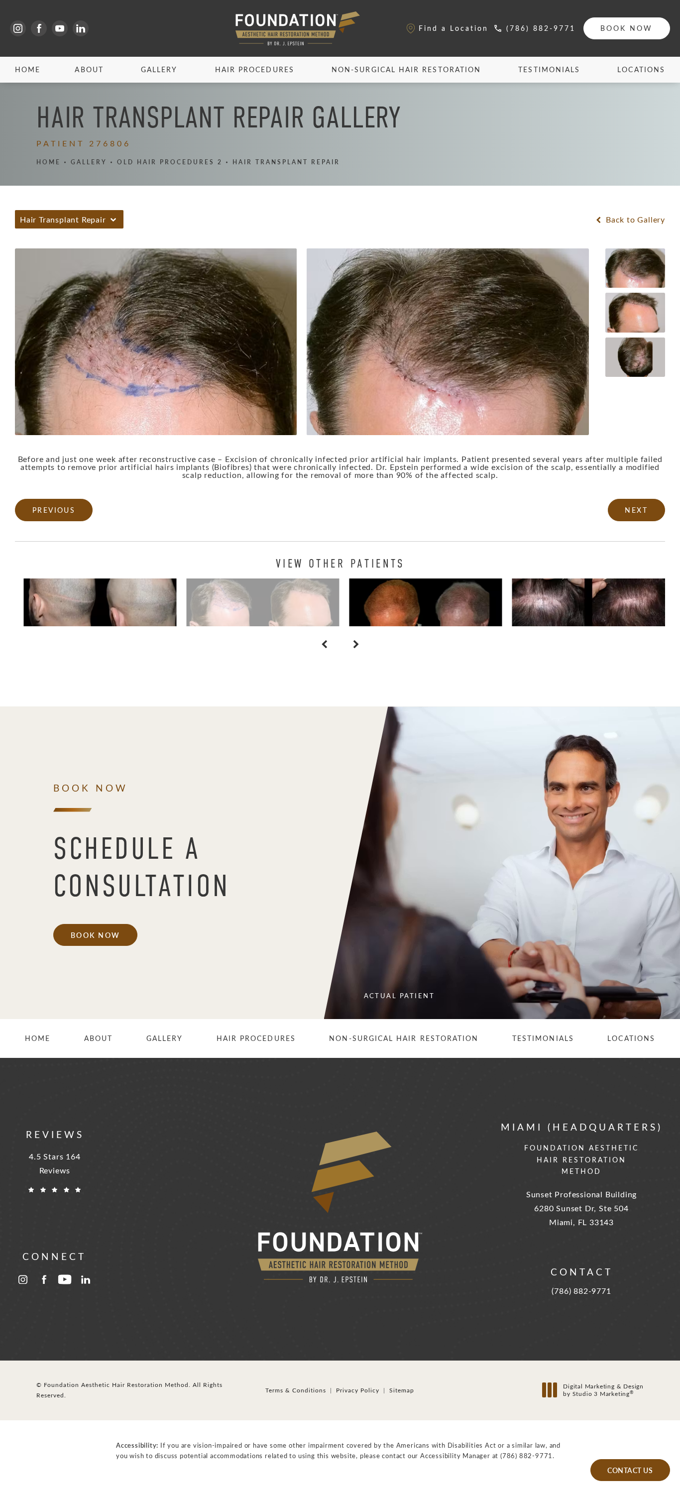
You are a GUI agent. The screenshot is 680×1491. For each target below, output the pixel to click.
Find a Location (453, 28)
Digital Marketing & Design (603, 1390)
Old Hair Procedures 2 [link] (170, 162)
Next (636, 510)
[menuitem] (18, 28)
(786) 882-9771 (526, 1455)
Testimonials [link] (549, 69)
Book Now (626, 28)
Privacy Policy (357, 1390)
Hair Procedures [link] (254, 69)
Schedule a (141, 867)
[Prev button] (324, 644)
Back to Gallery (634, 220)
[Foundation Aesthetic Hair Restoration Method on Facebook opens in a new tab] (39, 28)
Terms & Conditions (295, 1390)
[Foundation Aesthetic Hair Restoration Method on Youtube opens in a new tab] (60, 28)
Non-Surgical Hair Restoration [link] (406, 69)
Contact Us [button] (630, 1470)
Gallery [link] (159, 69)
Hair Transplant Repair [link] (286, 162)
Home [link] (27, 69)
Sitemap (401, 1390)
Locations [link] (641, 69)
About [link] (89, 69)
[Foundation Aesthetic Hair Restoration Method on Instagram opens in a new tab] (18, 28)
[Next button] (356, 644)
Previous (54, 510)
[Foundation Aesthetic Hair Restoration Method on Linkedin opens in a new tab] (81, 28)
